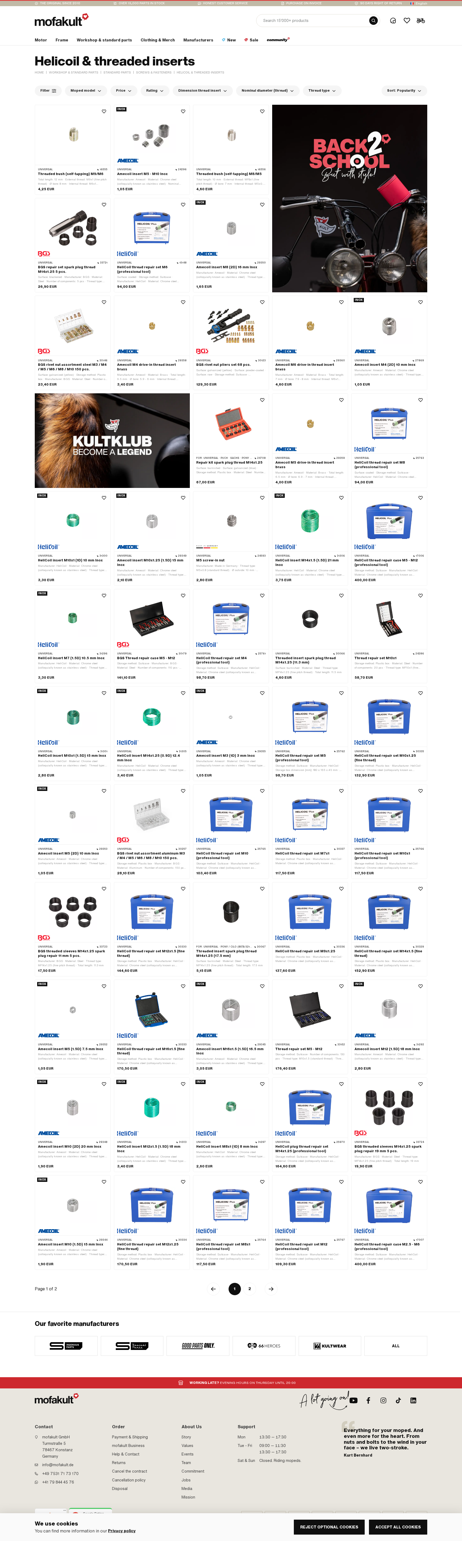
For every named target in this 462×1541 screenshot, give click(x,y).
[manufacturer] (66, 1346)
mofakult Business (128, 1445)
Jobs (186, 1480)
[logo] (62, 19)
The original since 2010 (60, 3)
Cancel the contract (129, 1471)
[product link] (72, 150)
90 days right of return (381, 3)
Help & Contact (125, 1454)
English (421, 3)
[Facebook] (368, 1400)
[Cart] (420, 20)
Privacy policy (122, 1531)
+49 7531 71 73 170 (60, 1473)
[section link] (278, 41)
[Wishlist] (407, 20)
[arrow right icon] (271, 1289)
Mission (188, 1497)
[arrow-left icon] (213, 1289)
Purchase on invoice (304, 3)
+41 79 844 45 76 (58, 1482)
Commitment (193, 1471)
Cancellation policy (129, 1480)
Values (187, 1445)
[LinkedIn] (413, 1400)
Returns (119, 1462)
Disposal (120, 1488)
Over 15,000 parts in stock (142, 3)
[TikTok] (398, 1400)
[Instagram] (383, 1400)
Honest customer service (225, 3)
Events (188, 1454)
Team (186, 1462)
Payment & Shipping (130, 1437)
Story (186, 1437)
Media (187, 1488)
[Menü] (64, 1511)
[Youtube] (353, 1400)
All (396, 1346)
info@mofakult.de (58, 1465)
